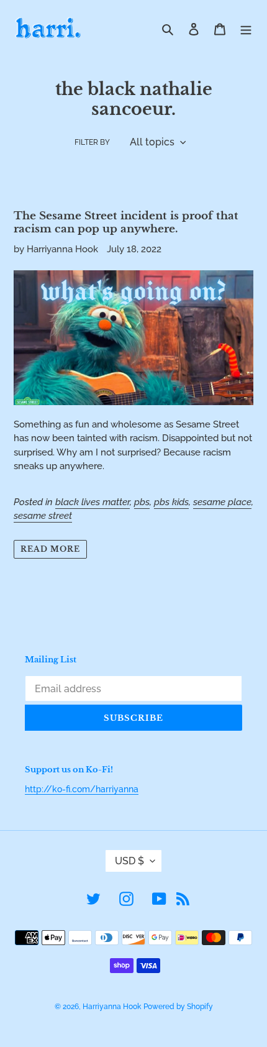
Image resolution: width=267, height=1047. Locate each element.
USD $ (129, 861)
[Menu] (246, 29)
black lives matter (92, 502)
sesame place (222, 502)
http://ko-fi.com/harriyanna (81, 789)
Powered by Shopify (178, 1006)
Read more (50, 549)
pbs (142, 502)
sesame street (43, 515)
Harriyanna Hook (112, 1006)
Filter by (92, 142)
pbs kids (171, 502)
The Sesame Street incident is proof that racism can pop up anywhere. (126, 222)
